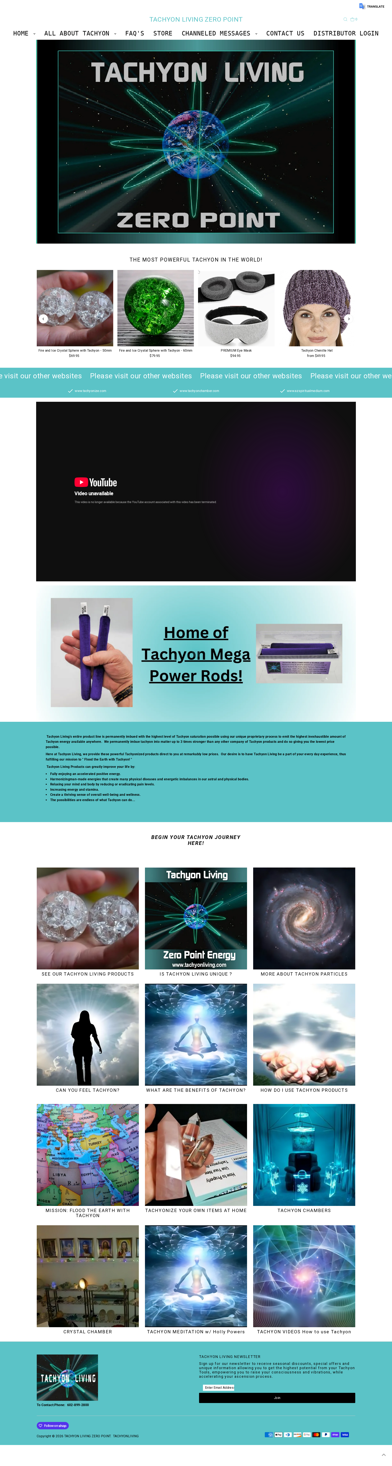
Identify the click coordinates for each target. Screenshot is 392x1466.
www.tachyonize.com (90, 391)
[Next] (348, 318)
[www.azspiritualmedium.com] (282, 392)
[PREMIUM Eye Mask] (236, 308)
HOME (22, 33)
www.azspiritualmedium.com (308, 391)
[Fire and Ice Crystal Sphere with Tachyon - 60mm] (155, 308)
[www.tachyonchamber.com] (175, 392)
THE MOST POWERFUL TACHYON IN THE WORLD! (196, 260)
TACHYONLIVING (126, 1436)
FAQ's (134, 33)
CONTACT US (285, 33)
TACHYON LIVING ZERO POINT (196, 19)
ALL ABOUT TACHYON (78, 33)
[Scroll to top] (384, 1455)
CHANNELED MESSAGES (218, 33)
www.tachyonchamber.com (199, 391)
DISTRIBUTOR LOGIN (346, 33)
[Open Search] (345, 19)
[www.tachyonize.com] (70, 392)
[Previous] (43, 318)
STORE (163, 33)
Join (277, 1398)
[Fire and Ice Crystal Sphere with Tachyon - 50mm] (75, 308)
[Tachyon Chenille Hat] (317, 308)
